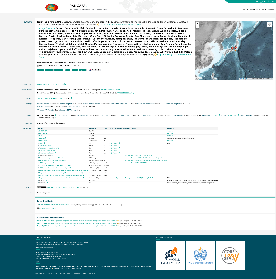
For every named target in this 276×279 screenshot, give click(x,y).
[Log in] (272, 1)
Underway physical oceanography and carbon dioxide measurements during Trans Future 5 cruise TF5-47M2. (77, 223)
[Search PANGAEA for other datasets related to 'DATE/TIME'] (46, 131)
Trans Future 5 (232, 115)
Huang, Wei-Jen (77, 38)
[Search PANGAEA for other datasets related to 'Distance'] (45, 138)
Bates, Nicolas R (66, 33)
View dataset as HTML (47, 208)
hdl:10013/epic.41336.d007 (111, 90)
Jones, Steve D (46, 41)
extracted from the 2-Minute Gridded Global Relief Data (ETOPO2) (145, 160)
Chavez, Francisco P (153, 33)
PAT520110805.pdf (124, 93)
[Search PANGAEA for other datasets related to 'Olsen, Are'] (117, 178)
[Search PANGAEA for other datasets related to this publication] (65, 84)
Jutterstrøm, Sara (64, 41)
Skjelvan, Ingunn (56, 49)
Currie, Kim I (55, 36)
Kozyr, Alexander (57, 30)
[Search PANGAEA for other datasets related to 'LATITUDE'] (46, 133)
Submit (252, 10)
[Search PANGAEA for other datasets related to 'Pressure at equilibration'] (55, 153)
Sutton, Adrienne (124, 49)
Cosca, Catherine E (166, 28)
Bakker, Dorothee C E (67, 28)
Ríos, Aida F (82, 46)
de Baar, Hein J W (72, 36)
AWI (272, 79)
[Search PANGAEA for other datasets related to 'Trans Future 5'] (239, 115)
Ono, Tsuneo (167, 44)
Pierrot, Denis (67, 46)
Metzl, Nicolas (85, 44)
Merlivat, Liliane (68, 44)
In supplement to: (47, 28)
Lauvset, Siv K (141, 41)
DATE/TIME (42, 131)
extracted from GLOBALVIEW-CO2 (135, 163)
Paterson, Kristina (49, 46)
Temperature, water (45, 145)
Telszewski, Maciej (130, 30)
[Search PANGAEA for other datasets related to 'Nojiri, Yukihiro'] (119, 143)
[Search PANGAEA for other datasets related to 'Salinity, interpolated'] (52, 155)
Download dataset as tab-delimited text (54, 205)
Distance (42, 138)
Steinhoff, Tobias (76, 49)
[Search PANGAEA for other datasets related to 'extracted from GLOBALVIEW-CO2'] (146, 163)
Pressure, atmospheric (46, 150)
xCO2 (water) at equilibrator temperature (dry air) (54, 165)
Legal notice (40, 273)
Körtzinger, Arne (101, 41)
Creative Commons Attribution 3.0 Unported (62, 187)
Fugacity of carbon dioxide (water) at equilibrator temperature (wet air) (61, 173)
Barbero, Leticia (47, 33)
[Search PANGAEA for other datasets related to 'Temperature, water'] (52, 145)
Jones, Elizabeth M (176, 38)
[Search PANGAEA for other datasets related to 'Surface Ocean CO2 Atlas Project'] (71, 98)
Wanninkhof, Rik (174, 51)
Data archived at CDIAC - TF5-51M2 (50, 84)
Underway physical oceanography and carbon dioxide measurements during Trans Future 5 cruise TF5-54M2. (77, 226)
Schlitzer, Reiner (171, 46)
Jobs (84, 273)
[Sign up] (269, 1)
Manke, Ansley (177, 41)
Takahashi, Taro (174, 49)
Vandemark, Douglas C (112, 51)
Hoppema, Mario (59, 38)
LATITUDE (42, 133)
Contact (270, 10)
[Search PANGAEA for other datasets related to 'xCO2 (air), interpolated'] (54, 163)
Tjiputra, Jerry (46, 51)
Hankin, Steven (119, 28)
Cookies (77, 273)
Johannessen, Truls (155, 38)
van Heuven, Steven (88, 51)
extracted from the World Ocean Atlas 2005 (138, 155)
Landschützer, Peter (122, 41)
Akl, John (181, 30)
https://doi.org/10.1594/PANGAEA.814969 (120, 24)
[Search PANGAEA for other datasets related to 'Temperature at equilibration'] (58, 148)
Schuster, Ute (111, 30)
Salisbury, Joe (132, 46)
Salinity (41, 143)
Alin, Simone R (148, 28)
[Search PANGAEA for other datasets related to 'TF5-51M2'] (219, 115)
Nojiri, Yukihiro (45, 21)
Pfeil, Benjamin (87, 28)
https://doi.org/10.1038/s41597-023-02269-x (67, 268)
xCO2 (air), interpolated (46, 163)
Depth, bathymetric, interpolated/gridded (52, 160)
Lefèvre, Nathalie (159, 41)
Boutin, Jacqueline (85, 33)
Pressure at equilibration (46, 153)
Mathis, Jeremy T (48, 44)
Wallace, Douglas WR (152, 51)
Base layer (249, 79)
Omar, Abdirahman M (147, 44)
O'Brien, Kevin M (94, 30)
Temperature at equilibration (48, 148)
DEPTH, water (43, 140)
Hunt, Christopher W (97, 38)
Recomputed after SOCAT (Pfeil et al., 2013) (138, 178)
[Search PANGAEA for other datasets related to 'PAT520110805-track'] (55, 115)
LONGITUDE (43, 136)
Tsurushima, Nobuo (66, 51)
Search (245, 10)
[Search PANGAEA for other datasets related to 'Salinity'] (44, 143)
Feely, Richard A (105, 36)
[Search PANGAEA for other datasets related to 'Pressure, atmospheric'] (54, 150)
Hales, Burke (159, 36)
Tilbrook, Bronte (150, 30)
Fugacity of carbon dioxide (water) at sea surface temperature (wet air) (60, 175)
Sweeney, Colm (156, 49)
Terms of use (52, 273)
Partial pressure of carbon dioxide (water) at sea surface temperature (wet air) (63, 170)
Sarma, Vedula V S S (150, 46)
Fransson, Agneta (124, 36)
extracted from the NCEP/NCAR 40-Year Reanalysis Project (142, 158)
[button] (232, 49)
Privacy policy (65, 273)
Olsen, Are (133, 28)
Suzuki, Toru (140, 49)
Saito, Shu (118, 46)
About (263, 10)
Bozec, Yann (102, 33)
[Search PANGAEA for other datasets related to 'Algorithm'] (46, 180)
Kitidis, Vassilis (83, 41)
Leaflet (243, 79)
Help (258, 10)
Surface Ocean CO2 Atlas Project (50, 98)
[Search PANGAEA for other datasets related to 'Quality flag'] (47, 182)
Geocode (170, 131)
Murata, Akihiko (103, 44)
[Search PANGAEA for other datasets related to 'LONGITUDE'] (47, 135)
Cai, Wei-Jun (116, 33)
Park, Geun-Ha (182, 44)
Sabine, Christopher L (100, 46)
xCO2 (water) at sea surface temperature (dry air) (54, 168)
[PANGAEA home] (51, 5)
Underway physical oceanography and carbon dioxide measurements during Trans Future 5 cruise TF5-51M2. (77, 221)
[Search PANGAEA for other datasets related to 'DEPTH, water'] (48, 140)
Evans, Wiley (89, 36)
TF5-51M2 (214, 115)
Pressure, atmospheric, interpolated (50, 158)
